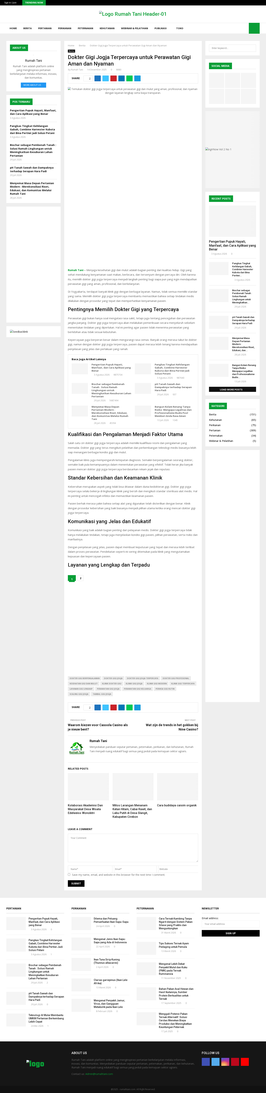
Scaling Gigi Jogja (79, 694)
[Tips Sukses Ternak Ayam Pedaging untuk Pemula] (146, 948)
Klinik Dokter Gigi (111, 683)
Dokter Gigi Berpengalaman (85, 678)
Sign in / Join (10, 2)
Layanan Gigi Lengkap (81, 689)
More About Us (32, 85)
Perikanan (64, 28)
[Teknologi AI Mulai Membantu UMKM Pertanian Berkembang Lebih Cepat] (16, 1020)
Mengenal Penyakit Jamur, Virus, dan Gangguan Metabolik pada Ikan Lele (109, 1003)
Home (13, 28)
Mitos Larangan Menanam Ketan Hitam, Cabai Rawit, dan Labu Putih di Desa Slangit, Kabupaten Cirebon (132, 811)
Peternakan (85, 28)
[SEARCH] (252, 48)
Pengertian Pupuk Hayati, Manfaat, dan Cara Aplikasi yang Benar (111, 367)
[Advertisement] (133, 223)
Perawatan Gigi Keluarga (137, 689)
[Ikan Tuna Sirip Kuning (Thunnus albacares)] (81, 964)
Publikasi (161, 28)
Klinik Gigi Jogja (134, 683)
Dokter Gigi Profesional (176, 678)
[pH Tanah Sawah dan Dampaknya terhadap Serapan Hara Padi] (143, 388)
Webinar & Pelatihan (134, 28)
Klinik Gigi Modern (157, 683)
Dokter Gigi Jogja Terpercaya (142, 678)
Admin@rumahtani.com (99, 1074)
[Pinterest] (241, 28)
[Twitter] (233, 28)
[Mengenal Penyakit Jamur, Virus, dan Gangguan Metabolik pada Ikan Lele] (81, 1005)
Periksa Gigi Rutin (165, 689)
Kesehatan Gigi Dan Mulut (84, 683)
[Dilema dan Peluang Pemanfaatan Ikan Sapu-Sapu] (81, 923)
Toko (179, 28)
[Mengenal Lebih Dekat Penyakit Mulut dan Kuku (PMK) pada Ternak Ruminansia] (146, 968)
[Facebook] (229, 28)
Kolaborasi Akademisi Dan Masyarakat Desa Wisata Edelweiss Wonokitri (85, 809)
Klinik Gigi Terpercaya (183, 683)
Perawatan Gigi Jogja (108, 689)
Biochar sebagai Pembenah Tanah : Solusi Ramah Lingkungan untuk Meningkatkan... (242, 296)
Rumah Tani (77, 69)
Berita (27, 28)
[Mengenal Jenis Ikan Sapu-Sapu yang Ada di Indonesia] (81, 943)
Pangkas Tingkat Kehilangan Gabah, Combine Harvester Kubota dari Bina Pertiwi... (242, 269)
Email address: (210, 918)
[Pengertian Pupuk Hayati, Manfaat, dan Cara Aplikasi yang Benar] (80, 368)
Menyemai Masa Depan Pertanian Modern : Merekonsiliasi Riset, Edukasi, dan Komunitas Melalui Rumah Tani (110, 412)
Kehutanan (107, 28)
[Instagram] (237, 28)
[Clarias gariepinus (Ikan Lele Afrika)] (81, 984)
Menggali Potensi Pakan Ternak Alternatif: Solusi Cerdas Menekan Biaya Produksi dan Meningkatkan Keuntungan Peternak (175, 1020)
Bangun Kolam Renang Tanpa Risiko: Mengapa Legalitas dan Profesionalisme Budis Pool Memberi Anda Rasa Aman (173, 411)
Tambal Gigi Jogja (102, 694)
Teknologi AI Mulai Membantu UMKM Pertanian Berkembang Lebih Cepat (46, 1018)
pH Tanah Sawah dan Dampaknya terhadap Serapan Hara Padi (173, 387)
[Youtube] (245, 28)
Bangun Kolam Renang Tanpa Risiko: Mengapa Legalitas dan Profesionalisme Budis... (244, 371)
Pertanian (45, 28)
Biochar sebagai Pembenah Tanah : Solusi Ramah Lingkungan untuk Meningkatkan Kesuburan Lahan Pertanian (111, 390)
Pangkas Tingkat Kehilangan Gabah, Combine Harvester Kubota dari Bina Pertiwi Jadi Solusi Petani (172, 369)
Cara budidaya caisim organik (177, 805)
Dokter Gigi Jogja (113, 678)
